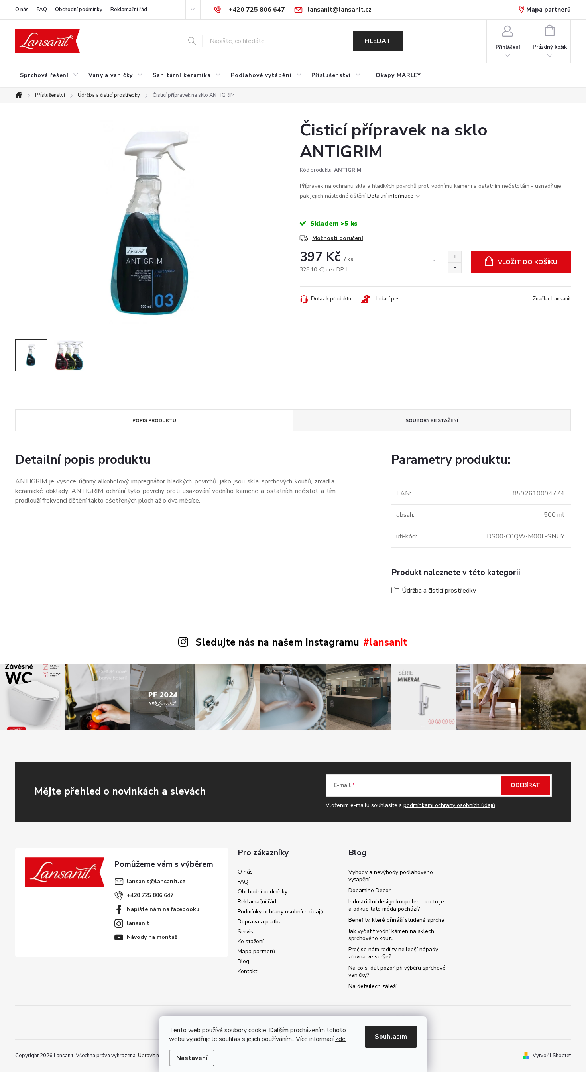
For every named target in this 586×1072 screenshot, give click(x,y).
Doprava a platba (260, 921)
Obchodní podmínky (78, 9)
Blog (243, 961)
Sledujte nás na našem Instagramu (277, 642)
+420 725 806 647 (150, 895)
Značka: (552, 298)
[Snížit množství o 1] (454, 267)
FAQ (42, 9)
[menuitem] (49, 75)
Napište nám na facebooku (163, 909)
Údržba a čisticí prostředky (439, 590)
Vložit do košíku (527, 262)
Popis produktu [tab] (154, 420)
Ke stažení (251, 941)
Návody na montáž (152, 937)
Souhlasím (391, 1036)
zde (340, 1039)
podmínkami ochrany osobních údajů (449, 805)
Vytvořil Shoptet (552, 1055)
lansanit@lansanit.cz (156, 881)
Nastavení (191, 1058)
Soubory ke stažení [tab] (431, 420)
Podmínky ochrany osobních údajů (280, 911)
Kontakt (247, 971)
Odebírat (525, 785)
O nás (22, 9)
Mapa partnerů (548, 10)
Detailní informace (390, 196)
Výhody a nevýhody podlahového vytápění (390, 875)
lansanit (138, 923)
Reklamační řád (128, 9)
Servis (245, 931)
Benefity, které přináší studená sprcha (396, 920)
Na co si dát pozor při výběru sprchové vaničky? (397, 971)
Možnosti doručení (337, 238)
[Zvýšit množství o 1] (454, 256)
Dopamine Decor (369, 890)
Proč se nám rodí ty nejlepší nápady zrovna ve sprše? (393, 953)
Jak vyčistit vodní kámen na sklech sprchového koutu (391, 934)
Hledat (378, 41)
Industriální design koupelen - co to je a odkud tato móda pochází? (396, 905)
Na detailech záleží (372, 986)
